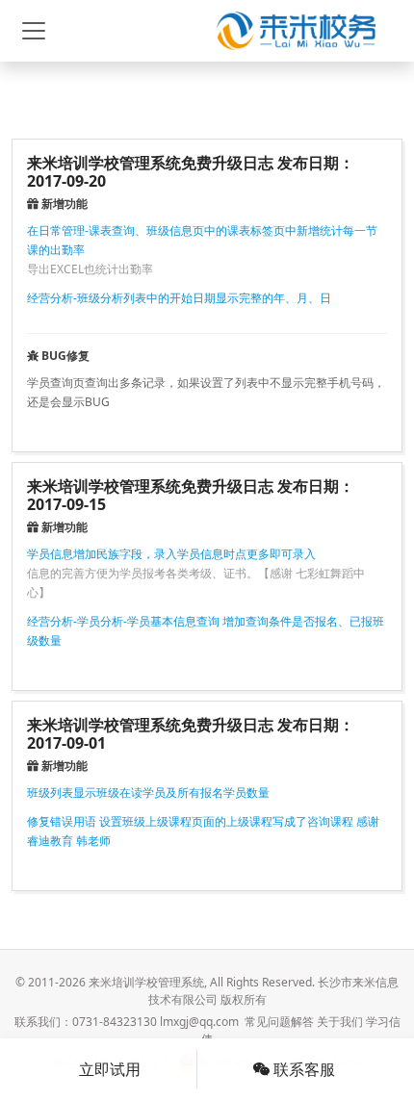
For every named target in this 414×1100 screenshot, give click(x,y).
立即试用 (110, 1069)
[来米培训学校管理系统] (296, 31)
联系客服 (302, 1069)
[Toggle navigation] (33, 30)
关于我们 (340, 1021)
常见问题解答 (279, 1021)
